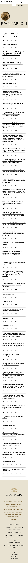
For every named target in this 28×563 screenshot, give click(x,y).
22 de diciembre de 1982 (9, 44)
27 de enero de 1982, (14, 453)
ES (7, 40)
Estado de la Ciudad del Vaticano (14, 535)
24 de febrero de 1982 (9, 425)
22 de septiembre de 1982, (13, 150)
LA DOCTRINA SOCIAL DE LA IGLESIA (13, 512)
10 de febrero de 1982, (13, 434)
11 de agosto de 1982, (13, 214)
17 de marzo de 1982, (13, 407)
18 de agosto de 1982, (13, 203)
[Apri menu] (25, 2)
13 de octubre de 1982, (13, 114)
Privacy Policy (14, 558)
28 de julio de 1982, (13, 233)
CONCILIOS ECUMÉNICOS (13, 506)
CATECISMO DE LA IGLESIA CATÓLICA (13, 501)
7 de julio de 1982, (13, 263)
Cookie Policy (14, 556)
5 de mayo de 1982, (13, 334)
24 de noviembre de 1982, (13, 74)
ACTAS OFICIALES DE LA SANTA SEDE (13, 509)
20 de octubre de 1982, (13, 104)
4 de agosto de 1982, (14, 223)
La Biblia (13, 499)
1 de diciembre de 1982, (12, 64)
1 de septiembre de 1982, (13, 180)
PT (16, 40)
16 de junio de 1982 (8, 294)
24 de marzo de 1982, (13, 396)
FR (12, 457)
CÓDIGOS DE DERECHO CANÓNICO (13, 504)
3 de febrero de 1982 (12, 444)
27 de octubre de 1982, (12, 93)
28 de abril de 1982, (13, 345)
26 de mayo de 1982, (12, 309)
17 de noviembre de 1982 (9, 83)
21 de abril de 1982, (11, 355)
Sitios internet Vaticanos (14, 532)
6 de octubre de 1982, (13, 125)
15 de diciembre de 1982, (13, 53)
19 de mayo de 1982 (8, 318)
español (20, 6)
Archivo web (13, 519)
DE (3, 40)
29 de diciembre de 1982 (9, 37)
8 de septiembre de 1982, (13, 170)
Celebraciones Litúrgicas (14, 542)
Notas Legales (14, 554)
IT (11, 40)
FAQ (14, 552)
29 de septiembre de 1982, (13, 138)
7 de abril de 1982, (13, 375)
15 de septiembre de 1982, (13, 161)
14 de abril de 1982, (13, 364)
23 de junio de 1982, (13, 285)
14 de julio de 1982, (11, 253)
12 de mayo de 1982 (8, 325)
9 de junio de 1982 (7, 301)
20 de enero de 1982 (8, 461)
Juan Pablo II (14, 23)
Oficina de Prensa (14, 524)
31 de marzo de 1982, (13, 386)
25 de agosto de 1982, (13, 192)
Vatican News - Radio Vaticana (14, 527)
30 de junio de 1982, (13, 274)
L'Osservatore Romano (14, 530)
